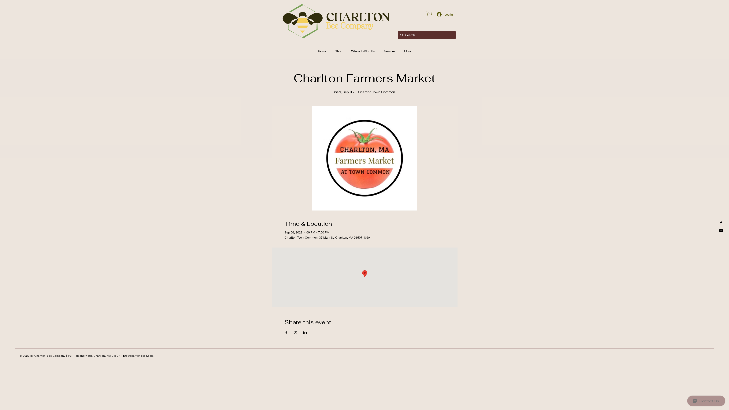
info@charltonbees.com (138, 355)
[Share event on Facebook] (286, 332)
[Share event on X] (295, 332)
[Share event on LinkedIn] (305, 332)
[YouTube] (721, 230)
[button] (429, 14)
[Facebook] (721, 222)
